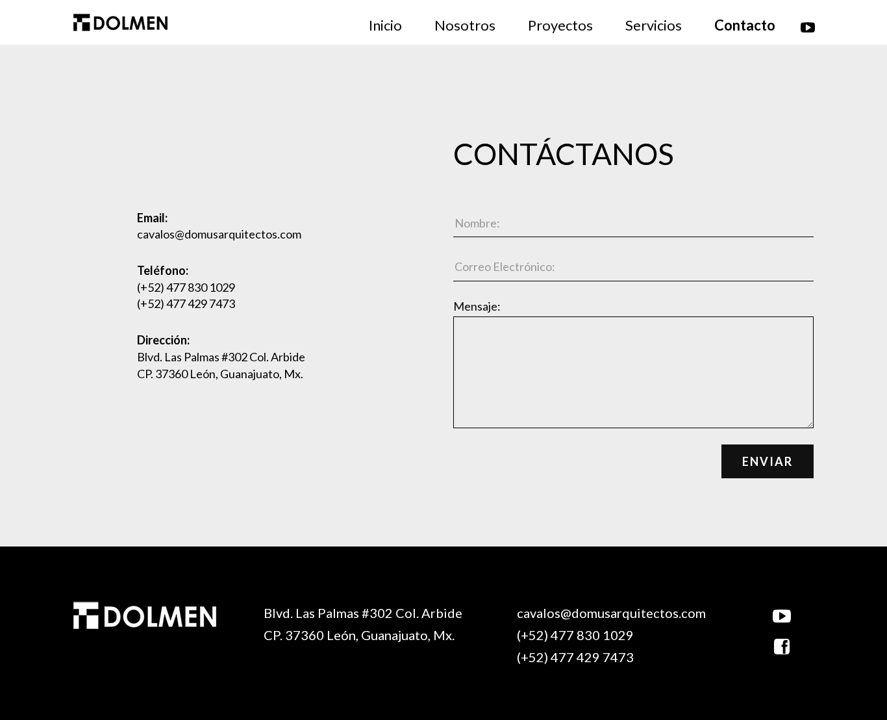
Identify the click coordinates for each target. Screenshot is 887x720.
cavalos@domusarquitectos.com (219, 234)
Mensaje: (477, 306)
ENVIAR (767, 461)
